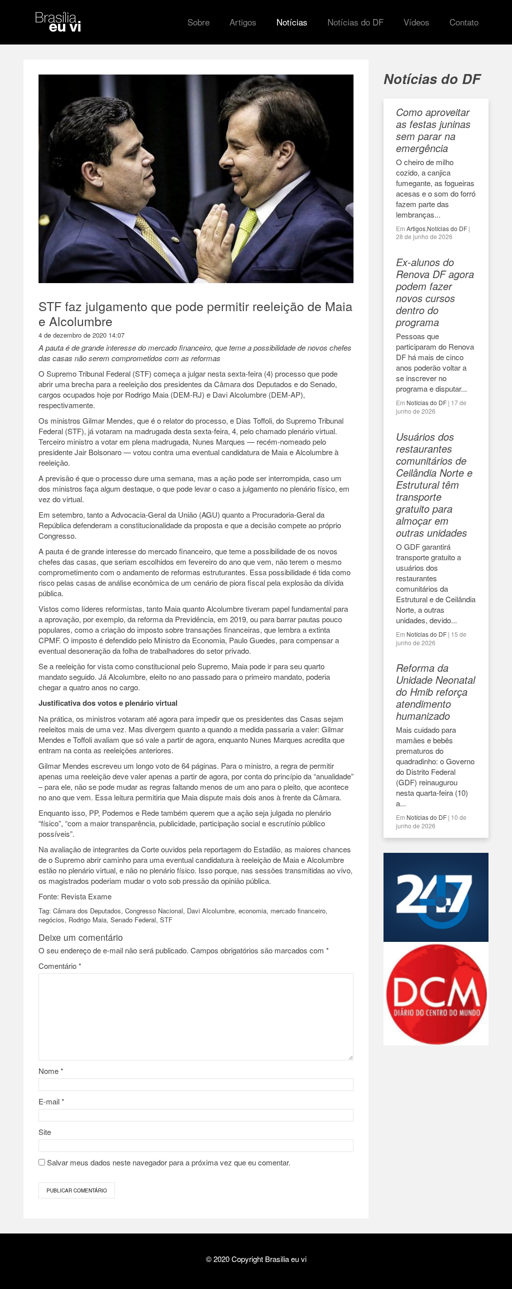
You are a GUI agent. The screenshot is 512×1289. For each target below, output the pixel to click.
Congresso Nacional (154, 910)
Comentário (60, 965)
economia (252, 910)
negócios (51, 919)
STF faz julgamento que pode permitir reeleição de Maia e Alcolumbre (195, 313)
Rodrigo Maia (87, 919)
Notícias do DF (447, 228)
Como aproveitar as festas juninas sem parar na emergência (433, 130)
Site (44, 1131)
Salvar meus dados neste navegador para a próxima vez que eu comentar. (168, 1162)
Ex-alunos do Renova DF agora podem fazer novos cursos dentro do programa (435, 292)
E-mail (51, 1101)
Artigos (416, 228)
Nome (51, 1070)
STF (166, 919)
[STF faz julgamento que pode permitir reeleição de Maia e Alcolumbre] (196, 278)
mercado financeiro (298, 910)
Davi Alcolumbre (210, 910)
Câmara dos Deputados (87, 910)
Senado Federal (133, 919)
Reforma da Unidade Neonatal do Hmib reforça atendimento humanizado (435, 691)
